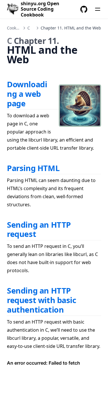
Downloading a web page (27, 93)
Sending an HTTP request (39, 229)
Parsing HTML (33, 168)
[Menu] (97, 9)
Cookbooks (17, 28)
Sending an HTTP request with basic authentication (41, 300)
